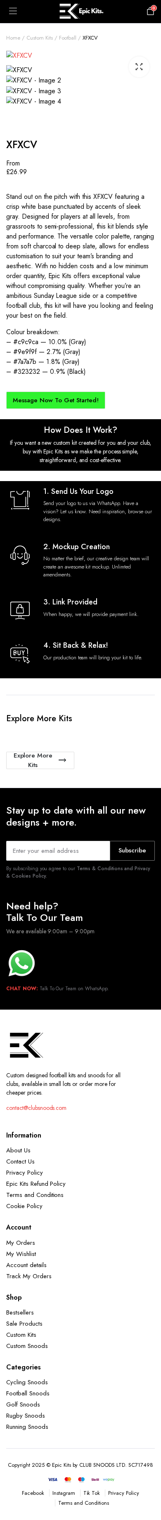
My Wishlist (21, 1253)
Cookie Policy (24, 1206)
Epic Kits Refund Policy (36, 1183)
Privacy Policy (24, 1172)
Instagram (63, 1493)
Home (13, 38)
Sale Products (24, 1323)
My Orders (20, 1242)
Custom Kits (39, 38)
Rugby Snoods (25, 1415)
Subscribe (132, 850)
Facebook (33, 1493)
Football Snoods (28, 1393)
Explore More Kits (33, 760)
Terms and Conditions (35, 1194)
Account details (26, 1265)
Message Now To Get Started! (56, 400)
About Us (18, 1150)
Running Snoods (27, 1426)
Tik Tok (91, 1493)
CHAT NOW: (22, 988)
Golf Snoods (23, 1404)
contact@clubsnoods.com (36, 1108)
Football (68, 38)
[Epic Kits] (80, 11)
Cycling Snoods (27, 1382)
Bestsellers (20, 1312)
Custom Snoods (27, 1345)
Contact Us (20, 1161)
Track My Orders (29, 1276)
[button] (139, 67)
